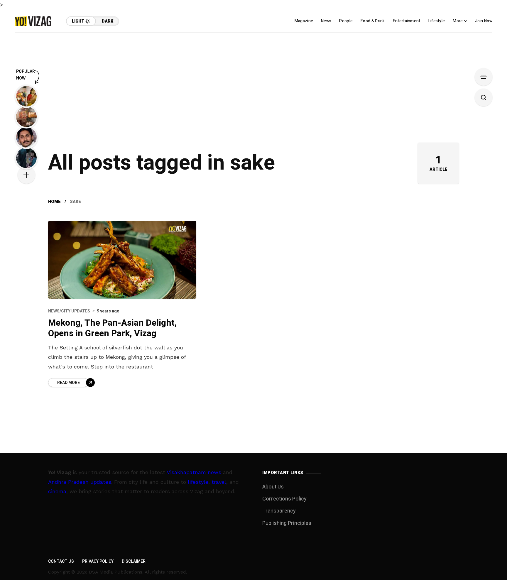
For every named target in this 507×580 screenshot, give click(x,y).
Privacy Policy (98, 561)
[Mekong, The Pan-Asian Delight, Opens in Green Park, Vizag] (122, 259)
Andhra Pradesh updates (79, 482)
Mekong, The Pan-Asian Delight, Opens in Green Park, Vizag (112, 328)
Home (54, 202)
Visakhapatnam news (194, 472)
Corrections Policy (284, 499)
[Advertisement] (253, 74)
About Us (273, 487)
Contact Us (61, 561)
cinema (57, 491)
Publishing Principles (286, 523)
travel (219, 482)
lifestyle (198, 482)
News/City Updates (69, 311)
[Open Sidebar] (483, 77)
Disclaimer (134, 561)
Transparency (279, 511)
